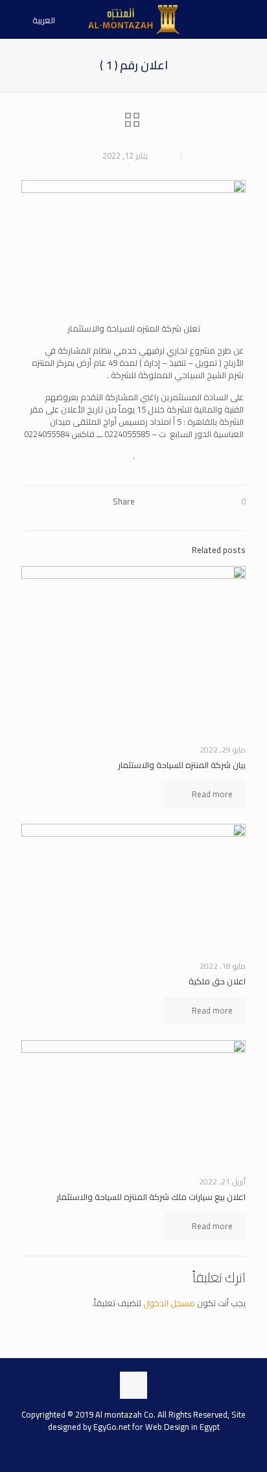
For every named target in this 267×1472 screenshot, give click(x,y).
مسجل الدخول (169, 1303)
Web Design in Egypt (182, 1426)
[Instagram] (121, 1450)
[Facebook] (146, 1450)
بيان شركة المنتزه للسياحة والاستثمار (182, 765)
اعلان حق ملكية (217, 981)
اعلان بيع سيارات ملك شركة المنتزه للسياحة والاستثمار (151, 1197)
